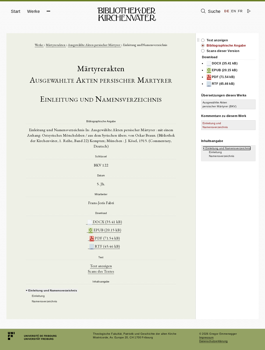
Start (15, 11)
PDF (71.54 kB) (107, 238)
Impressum (206, 337)
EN (233, 11)
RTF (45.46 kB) (107, 246)
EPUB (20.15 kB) (107, 229)
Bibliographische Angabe (226, 45)
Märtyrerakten (56, 45)
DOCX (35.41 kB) (107, 221)
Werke (33, 11)
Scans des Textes (101, 271)
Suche (213, 11)
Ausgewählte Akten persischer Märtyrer (94, 45)
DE (226, 11)
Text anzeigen (101, 265)
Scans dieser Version (223, 51)
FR (240, 11)
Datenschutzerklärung (213, 341)
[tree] (101, 295)
